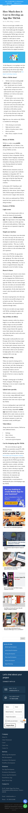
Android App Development (11, 650)
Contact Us (5, 748)
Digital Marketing (9, 663)
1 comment (17, 21)
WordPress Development (8, 763)
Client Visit (5, 745)
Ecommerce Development (9, 760)
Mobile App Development (11, 647)
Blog (11, 21)
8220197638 (9, 3)
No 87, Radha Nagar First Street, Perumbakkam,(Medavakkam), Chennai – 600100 (13, 790)
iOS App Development (10, 653)
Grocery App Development (9, 775)
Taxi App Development (8, 769)
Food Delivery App (7, 777)
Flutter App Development (10, 657)
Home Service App (7, 780)
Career (4, 742)
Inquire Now (10, 725)
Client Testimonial (7, 740)
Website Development (10, 660)
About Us (4, 737)
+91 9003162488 (11, 1)
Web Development (7, 757)
